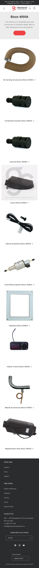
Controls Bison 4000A (18, 162)
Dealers (6, 476)
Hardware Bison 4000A (18, 326)
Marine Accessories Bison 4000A (18, 408)
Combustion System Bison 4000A (18, 121)
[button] (4, 8)
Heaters (6, 467)
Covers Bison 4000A (18, 203)
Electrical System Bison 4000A (18, 244)
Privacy (6, 498)
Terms (6, 502)
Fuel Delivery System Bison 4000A (18, 285)
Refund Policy (8, 506)
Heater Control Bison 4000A (18, 367)
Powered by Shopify (27, 564)
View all (19, 33)
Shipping (7, 493)
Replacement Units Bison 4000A (18, 449)
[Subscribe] (30, 538)
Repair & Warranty (10, 489)
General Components (16, 564)
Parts (6, 472)
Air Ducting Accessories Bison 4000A (18, 80)
